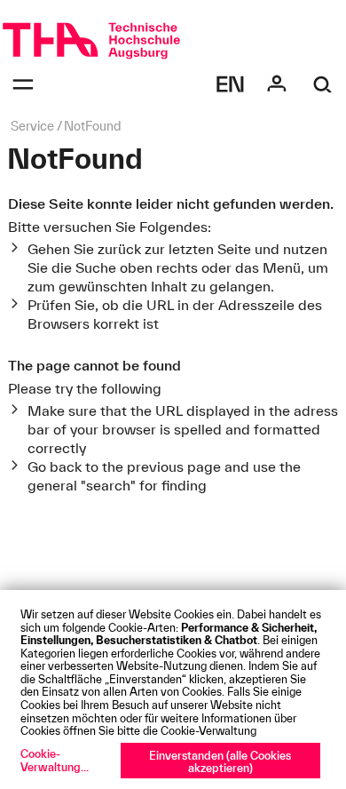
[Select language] (231, 84)
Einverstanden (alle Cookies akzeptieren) (220, 762)
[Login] (277, 84)
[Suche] (323, 84)
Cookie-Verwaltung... (54, 760)
